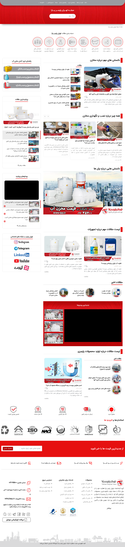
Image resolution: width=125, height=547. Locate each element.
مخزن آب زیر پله (85, 494)
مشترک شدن (8, 448)
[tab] (53, 314)
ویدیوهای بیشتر (22, 226)
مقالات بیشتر (22, 165)
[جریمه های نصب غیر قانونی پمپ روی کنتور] (116, 390)
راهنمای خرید (71, 3)
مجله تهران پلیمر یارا (44, 491)
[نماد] (63, 512)
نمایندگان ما (47, 484)
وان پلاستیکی (86, 502)
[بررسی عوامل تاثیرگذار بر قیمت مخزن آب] (83, 192)
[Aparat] (23, 515)
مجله (56, 3)
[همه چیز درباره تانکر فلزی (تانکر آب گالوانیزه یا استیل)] (116, 368)
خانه (86, 3)
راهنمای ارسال (63, 3)
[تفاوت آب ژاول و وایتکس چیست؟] (116, 293)
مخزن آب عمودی (85, 484)
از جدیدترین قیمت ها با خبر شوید (107, 449)
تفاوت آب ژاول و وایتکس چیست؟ (106, 292)
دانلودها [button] (42, 3)
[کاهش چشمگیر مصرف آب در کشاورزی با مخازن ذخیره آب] (63, 293)
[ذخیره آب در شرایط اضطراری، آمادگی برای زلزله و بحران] (90, 293)
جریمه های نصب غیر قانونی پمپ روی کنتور (99, 390)
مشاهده (86, 397)
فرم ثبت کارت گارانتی (66, 494)
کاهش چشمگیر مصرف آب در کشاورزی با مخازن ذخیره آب (52, 293)
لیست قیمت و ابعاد (44, 487)
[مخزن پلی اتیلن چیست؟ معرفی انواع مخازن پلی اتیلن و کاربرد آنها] (116, 379)
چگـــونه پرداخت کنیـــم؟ (81, 463)
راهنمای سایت (68, 491)
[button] (48, 116)
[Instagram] (28, 515)
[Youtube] (9, 515)
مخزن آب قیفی (86, 498)
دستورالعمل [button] (50, 3)
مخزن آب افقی (86, 487)
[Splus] (5, 514)
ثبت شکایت (68, 498)
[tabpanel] (92, 325)
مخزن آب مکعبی (85, 491)
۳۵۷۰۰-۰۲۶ (13, 482)
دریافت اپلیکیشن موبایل (15, 519)
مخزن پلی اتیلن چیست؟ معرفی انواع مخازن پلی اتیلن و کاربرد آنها (99, 379)
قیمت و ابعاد (80, 3)
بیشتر (109, 508)
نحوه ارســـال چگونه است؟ (48, 463)
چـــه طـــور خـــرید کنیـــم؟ (111, 463)
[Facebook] (19, 515)
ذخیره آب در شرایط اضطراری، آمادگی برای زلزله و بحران (78, 293)
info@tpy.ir (10, 498)
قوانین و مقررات (67, 502)
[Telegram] (14, 515)
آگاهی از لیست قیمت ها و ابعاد (19, 463)
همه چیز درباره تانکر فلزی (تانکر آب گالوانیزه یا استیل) (100, 368)
